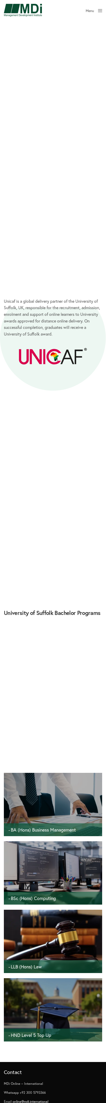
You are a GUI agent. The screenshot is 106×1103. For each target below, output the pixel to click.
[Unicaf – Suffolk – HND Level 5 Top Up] (53, 1037)
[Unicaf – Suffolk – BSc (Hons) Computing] (53, 900)
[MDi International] (23, 10)
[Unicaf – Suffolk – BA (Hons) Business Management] (53, 831)
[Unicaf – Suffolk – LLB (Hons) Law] (53, 968)
